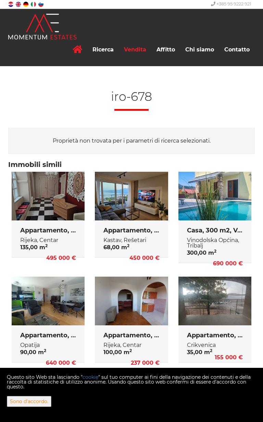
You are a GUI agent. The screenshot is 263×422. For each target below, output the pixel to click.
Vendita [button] (135, 49)
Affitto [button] (165, 49)
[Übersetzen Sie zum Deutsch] (26, 4)
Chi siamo (199, 49)
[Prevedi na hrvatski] (11, 4)
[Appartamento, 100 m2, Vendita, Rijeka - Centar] (131, 301)
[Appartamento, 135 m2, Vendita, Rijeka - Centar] (48, 196)
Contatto (237, 49)
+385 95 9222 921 (233, 4)
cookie (90, 377)
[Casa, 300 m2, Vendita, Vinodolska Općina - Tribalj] (214, 196)
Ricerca (103, 49)
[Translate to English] (19, 4)
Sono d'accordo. (29, 401)
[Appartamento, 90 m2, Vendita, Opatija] (48, 301)
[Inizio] (77, 49)
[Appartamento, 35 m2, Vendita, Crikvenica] (214, 301)
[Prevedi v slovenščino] (41, 4)
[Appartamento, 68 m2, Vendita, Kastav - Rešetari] (131, 196)
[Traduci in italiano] (34, 4)
